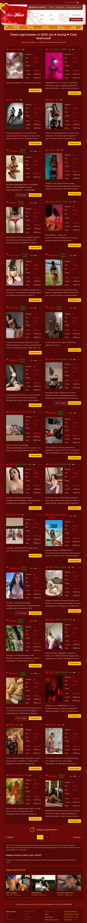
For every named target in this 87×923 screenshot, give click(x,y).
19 (34, 366)
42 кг (35, 216)
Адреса (74, 911)
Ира (7, 917)
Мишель (13, 673)
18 (74, 206)
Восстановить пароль (74, 7)
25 (74, 261)
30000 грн (37, 433)
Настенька (15, 255)
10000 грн (76, 70)
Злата (51, 308)
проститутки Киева (39, 904)
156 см (36, 265)
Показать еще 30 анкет (47, 830)
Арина (51, 150)
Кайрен (52, 413)
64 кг (35, 737)
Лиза (51, 672)
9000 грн (37, 330)
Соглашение (68, 920)
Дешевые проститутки (23, 27)
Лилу (12, 725)
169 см (75, 423)
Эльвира (27, 917)
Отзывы (76, 914)
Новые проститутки (10, 27)
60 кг (75, 426)
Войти (51, 7)
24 (34, 730)
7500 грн (37, 121)
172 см (75, 576)
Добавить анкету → (51, 911)
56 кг (75, 321)
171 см (36, 420)
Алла (51, 359)
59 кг (75, 162)
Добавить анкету (37, 7)
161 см (36, 630)
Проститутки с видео (67, 27)
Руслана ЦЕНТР (29, 911)
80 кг (35, 787)
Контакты (76, 920)
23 (34, 54)
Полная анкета (35, 90)
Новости (66, 917)
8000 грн (37, 383)
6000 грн (76, 171)
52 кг (74, 62)
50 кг (35, 112)
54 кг (35, 321)
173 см (75, 265)
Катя (11, 100)
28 (34, 780)
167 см (36, 58)
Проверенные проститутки (37, 27)
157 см (36, 212)
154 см (75, 317)
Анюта (12, 49)
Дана (7, 914)
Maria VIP (27, 920)
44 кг (75, 477)
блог (71, 917)
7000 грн (37, 70)
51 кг (35, 634)
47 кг (35, 374)
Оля (50, 49)
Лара (51, 620)
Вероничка (9, 920)
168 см (75, 210)
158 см (36, 473)
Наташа (52, 725)
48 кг (75, 112)
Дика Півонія (16, 775)
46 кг (74, 529)
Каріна (12, 621)
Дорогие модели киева (57, 515)
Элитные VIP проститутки (53, 27)
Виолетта (14, 568)
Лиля (51, 201)
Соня (26, 914)
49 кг (75, 214)
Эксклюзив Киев (18, 412)
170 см (75, 58)
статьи (76, 917)
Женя (51, 100)
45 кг (74, 684)
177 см (36, 733)
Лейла (12, 514)
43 (34, 157)
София (13, 203)
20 (73, 54)
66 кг (75, 632)
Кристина (53, 255)
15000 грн (37, 746)
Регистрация (60, 7)
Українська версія (69, 2)
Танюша (13, 151)
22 (34, 314)
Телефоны (67, 911)
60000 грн (76, 538)
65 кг (35, 62)
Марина (13, 360)
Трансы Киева (78, 27)
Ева (50, 567)
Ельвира (14, 308)
